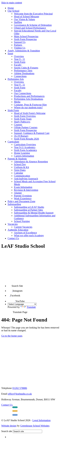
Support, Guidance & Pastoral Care (31, 133)
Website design (8, 425)
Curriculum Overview (25, 144)
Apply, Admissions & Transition (24, 50)
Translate (31, 307)
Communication (22, 175)
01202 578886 (19, 388)
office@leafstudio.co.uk (20, 393)
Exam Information (23, 187)
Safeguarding (14, 204)
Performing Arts (16, 79)
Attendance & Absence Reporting (31, 161)
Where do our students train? (28, 107)
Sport (10, 53)
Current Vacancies (23, 227)
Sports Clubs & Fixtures (26, 67)
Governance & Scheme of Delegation (33, 25)
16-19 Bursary (21, 136)
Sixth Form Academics (25, 150)
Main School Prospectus (26, 36)
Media (17, 101)
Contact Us (13, 238)
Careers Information (24, 156)
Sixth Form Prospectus (25, 39)
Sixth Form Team (22, 119)
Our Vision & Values (24, 19)
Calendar (18, 173)
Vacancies (13, 224)
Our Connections (22, 93)
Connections (20, 76)
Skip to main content (11, 2)
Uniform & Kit (21, 167)
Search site (6, 431)
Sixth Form (19, 62)
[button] (10, 285)
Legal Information (41, 420)
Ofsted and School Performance (30, 28)
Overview (19, 56)
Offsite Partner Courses (25, 127)
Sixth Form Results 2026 (26, 138)
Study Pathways (22, 121)
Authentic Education (18, 229)
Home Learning (22, 153)
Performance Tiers (23, 70)
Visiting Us (19, 47)
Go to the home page (11, 335)
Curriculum (13, 141)
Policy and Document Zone (21, 201)
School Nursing (22, 221)
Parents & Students (17, 158)
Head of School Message (26, 16)
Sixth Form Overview (25, 116)
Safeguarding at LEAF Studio (29, 207)
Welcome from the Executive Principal (33, 13)
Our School (13, 10)
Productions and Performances (29, 96)
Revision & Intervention (26, 190)
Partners (18, 45)
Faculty (17, 65)
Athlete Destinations (24, 73)
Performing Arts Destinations (28, 99)
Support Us (19, 42)
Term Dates (20, 170)
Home (11, 8)
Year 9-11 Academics (24, 147)
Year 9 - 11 (19, 59)
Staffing (18, 22)
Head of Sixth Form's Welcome (29, 113)
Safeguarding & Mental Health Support (33, 212)
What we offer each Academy (29, 235)
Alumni (18, 192)
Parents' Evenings (23, 195)
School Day (20, 164)
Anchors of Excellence (25, 232)
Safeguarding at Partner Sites (28, 210)
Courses (18, 124)
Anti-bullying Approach (26, 178)
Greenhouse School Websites (34, 425)
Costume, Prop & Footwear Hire (30, 104)
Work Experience (22, 198)
